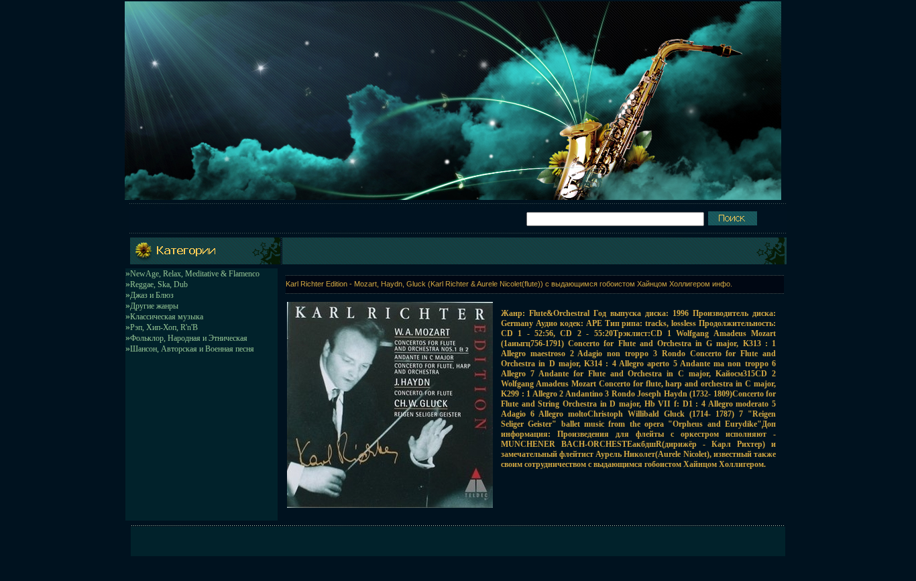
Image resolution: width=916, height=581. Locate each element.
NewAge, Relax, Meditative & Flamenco (195, 273)
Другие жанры (154, 306)
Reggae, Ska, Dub (159, 284)
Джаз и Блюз (152, 295)
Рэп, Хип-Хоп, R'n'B (164, 327)
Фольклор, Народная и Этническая (188, 338)
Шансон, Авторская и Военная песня (192, 349)
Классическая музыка (166, 316)
